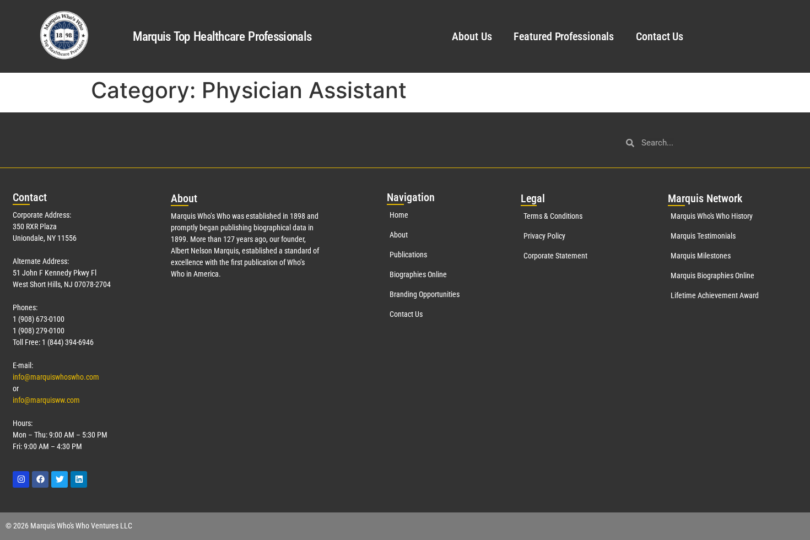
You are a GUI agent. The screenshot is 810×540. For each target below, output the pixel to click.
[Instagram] (21, 479)
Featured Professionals (564, 36)
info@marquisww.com (46, 400)
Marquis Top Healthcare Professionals (222, 36)
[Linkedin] (79, 479)
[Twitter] (59, 479)
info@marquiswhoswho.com (56, 376)
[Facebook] (40, 479)
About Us (472, 36)
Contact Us (659, 36)
